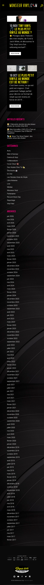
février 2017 (11, 540)
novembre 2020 (13, 414)
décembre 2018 (13, 483)
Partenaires (11, 193)
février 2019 (11, 477)
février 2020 (11, 441)
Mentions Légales (29, 580)
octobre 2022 (12, 338)
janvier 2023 (11, 328)
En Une (9, 174)
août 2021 (11, 384)
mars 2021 (11, 401)
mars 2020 (11, 437)
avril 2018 (10, 507)
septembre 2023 (13, 308)
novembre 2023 (13, 302)
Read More (15, 53)
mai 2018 (10, 503)
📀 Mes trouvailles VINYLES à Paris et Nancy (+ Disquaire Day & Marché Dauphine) (21, 131)
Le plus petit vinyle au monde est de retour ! (22, 78)
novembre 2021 (13, 374)
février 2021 (11, 404)
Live (8, 184)
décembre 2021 (13, 371)
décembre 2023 (13, 299)
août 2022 (11, 345)
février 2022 (11, 365)
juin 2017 (10, 530)
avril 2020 (10, 434)
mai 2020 (10, 431)
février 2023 (11, 325)
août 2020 (11, 424)
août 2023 (11, 312)
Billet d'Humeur (12, 154)
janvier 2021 (11, 408)
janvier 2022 (11, 368)
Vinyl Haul (10, 203)
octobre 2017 (12, 520)
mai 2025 (10, 249)
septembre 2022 (13, 341)
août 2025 (11, 246)
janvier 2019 (11, 480)
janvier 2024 (11, 295)
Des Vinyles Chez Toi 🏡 (16, 167)
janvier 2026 (11, 233)
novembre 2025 (13, 236)
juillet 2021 (11, 388)
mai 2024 (10, 282)
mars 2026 (11, 226)
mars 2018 (11, 510)
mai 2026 (10, 219)
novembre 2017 (13, 516)
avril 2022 (10, 358)
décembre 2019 (13, 447)
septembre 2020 (13, 421)
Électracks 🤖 (12, 170)
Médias (9, 187)
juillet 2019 (11, 464)
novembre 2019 (13, 450)
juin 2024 (10, 279)
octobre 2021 (12, 378)
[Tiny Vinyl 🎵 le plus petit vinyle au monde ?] (22, 19)
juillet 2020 (11, 427)
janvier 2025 (11, 262)
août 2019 (11, 460)
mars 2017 (11, 536)
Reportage (11, 200)
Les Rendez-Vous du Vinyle (17, 177)
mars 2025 (11, 256)
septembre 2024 (13, 275)
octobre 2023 (12, 305)
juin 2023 (10, 315)
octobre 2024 (12, 272)
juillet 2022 (11, 348)
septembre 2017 (13, 523)
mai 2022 (10, 355)
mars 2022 (11, 361)
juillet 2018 (11, 497)
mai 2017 (10, 533)
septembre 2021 (13, 381)
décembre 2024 (13, 266)
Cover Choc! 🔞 (13, 164)
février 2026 (11, 229)
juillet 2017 (11, 526)
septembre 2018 (13, 490)
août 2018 (11, 493)
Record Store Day (14, 197)
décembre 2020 (13, 411)
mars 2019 (11, 474)
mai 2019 (10, 470)
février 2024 (11, 292)
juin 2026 (10, 216)
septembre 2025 (13, 242)
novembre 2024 (13, 269)
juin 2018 (10, 500)
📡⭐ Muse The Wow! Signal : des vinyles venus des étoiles (19, 137)
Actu (9, 151)
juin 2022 (10, 351)
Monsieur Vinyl (12, 190)
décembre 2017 (13, 513)
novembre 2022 (13, 335)
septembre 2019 (13, 457)
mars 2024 (11, 289)
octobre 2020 (12, 417)
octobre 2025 (12, 239)
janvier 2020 (11, 444)
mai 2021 (10, 394)
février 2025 (11, 259)
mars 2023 (11, 322)
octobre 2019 (12, 454)
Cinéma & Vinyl (12, 157)
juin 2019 (10, 467)
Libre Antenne (12, 180)
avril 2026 (10, 223)
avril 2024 (10, 285)
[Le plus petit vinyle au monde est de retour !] (22, 68)
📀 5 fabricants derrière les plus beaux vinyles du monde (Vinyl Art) (21, 125)
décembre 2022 (13, 332)
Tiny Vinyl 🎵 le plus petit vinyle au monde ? (21, 29)
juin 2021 (10, 391)
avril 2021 (10, 398)
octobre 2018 (12, 487)
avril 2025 (10, 252)
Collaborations (12, 160)
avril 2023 (10, 318)
